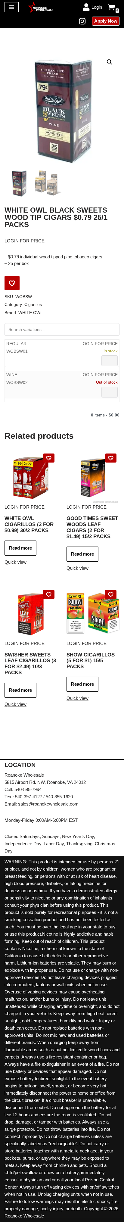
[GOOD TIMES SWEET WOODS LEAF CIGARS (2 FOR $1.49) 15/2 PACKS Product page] (93, 476)
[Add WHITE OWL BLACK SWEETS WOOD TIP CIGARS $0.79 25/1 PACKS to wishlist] (12, 283)
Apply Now (105, 20)
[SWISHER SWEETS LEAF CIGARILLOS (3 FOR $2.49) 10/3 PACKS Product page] (31, 613)
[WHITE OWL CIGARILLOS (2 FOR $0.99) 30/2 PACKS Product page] (31, 476)
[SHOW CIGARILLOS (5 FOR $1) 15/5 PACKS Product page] (93, 613)
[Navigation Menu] (12, 7)
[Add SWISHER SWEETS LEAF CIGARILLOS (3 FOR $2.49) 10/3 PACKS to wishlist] (48, 594)
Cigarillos (33, 304)
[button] (109, 62)
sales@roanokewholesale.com (48, 803)
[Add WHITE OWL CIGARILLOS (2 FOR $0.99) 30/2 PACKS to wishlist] (48, 458)
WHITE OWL (30, 312)
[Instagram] (82, 21)
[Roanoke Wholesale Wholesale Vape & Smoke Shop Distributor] (40, 7)
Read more (20, 547)
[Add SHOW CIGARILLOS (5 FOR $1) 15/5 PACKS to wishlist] (110, 594)
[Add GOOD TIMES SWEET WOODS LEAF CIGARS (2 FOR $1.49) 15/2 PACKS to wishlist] (110, 458)
